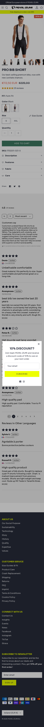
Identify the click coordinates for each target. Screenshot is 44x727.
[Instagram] (24, 381)
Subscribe (22, 374)
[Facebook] (20, 381)
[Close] (38, 344)
